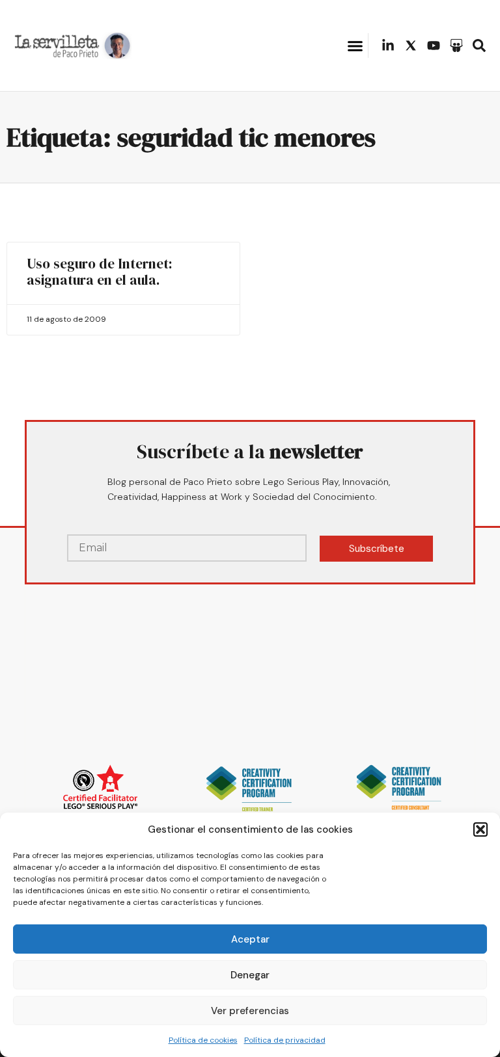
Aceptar (250, 939)
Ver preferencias (250, 1010)
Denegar (250, 975)
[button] (480, 829)
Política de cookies (203, 1040)
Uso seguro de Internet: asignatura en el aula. (100, 271)
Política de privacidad (285, 1040)
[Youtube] (433, 45)
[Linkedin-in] (388, 45)
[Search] (479, 45)
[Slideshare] (456, 45)
